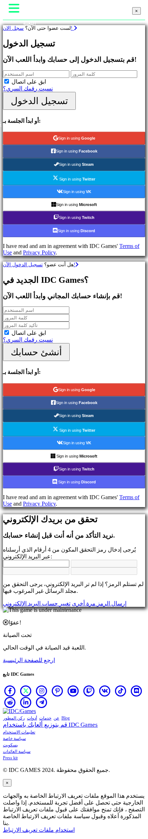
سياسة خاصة (14, 738)
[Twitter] (26, 691)
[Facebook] (10, 691)
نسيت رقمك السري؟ (28, 88)
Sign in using (76, 138)
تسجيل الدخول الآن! (39, 264)
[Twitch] (89, 691)
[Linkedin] (26, 702)
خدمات (45, 718)
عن (56, 718)
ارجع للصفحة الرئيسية (29, 660)
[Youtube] (73, 691)
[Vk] (105, 691)
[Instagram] (41, 691)
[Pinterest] (57, 691)
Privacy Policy (39, 252)
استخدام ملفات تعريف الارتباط (39, 830)
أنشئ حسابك (36, 352)
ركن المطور (14, 718)
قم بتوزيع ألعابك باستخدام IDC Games (50, 724)
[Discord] (136, 691)
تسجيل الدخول (39, 101)
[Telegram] (41, 702)
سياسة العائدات (17, 751)
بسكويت (10, 744)
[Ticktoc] (121, 691)
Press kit (10, 757)
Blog (65, 718)
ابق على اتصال (28, 82)
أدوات (32, 718)
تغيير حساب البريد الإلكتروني (36, 603)
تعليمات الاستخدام (19, 732)
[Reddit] (10, 702)
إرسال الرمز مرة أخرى (99, 603)
